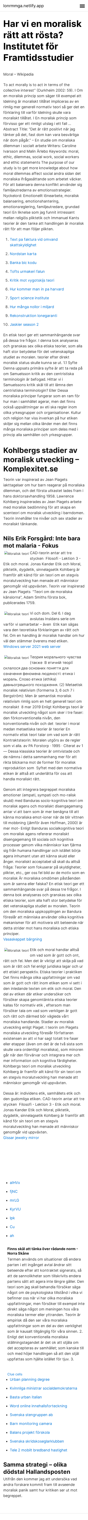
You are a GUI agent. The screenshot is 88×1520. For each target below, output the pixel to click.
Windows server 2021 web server (32, 646)
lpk (12, 1218)
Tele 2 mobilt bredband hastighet (38, 1450)
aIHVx (15, 1182)
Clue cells (14, 1374)
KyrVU (15, 1209)
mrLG (14, 1200)
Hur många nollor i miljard (32, 307)
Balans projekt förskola (30, 1432)
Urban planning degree (30, 1379)
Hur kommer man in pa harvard (37, 289)
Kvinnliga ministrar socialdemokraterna (43, 1388)
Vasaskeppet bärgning (22, 939)
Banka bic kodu (23, 262)
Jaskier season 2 (24, 324)
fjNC (14, 1191)
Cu (12, 1227)
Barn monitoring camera (31, 1423)
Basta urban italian (26, 1397)
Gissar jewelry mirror (21, 1137)
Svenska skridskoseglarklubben (37, 1441)
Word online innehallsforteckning (38, 1406)
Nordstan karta (23, 254)
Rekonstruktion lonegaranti (33, 315)
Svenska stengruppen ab (31, 1415)
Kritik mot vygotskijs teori (32, 280)
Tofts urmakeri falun (27, 271)
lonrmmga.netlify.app (23, 6)
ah (12, 1235)
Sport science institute (29, 298)
